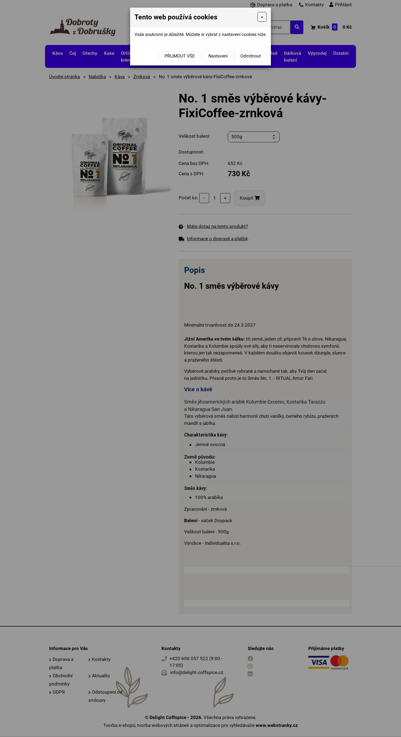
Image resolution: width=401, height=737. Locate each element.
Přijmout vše (179, 56)
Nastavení (218, 56)
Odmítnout (250, 56)
